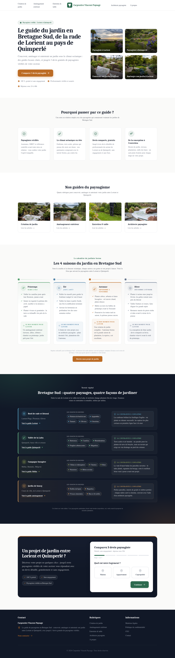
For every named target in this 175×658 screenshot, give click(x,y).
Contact (128, 635)
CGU (127, 631)
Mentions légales (131, 623)
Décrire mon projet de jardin (87, 359)
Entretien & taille (96, 631)
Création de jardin (96, 623)
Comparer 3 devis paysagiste (34, 72)
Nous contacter (23, 635)
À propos (133, 5)
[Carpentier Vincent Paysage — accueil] (87, 5)
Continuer (138, 584)
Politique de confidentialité (135, 627)
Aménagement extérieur (98, 627)
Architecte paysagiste (118, 5)
